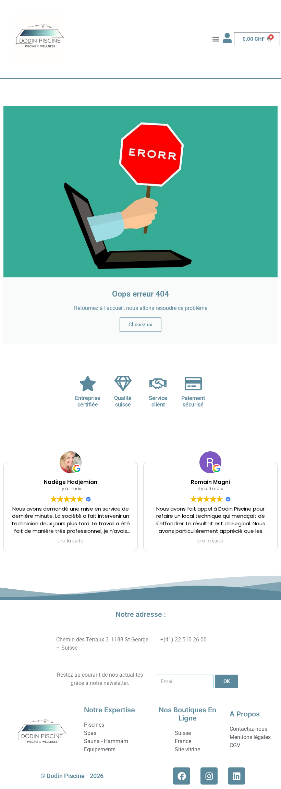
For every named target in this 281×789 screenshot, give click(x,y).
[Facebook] (181, 776)
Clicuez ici (140, 325)
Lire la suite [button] (71, 541)
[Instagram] (209, 776)
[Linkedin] (236, 776)
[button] (215, 39)
